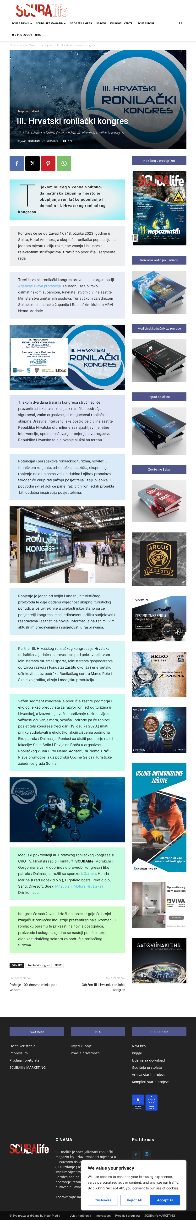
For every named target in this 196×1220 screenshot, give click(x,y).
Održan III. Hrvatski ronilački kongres (103, 987)
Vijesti (49, 45)
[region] (133, 1185)
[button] (180, 23)
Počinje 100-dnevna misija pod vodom (33, 987)
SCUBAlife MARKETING (28, 1067)
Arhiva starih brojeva (148, 1074)
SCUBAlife (34, 141)
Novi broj (139, 1046)
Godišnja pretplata (147, 1067)
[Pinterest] (48, 163)
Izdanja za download (148, 1060)
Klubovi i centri (121, 23)
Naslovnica (17, 45)
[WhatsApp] (64, 163)
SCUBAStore (146, 23)
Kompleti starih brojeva (150, 1081)
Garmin (90, 873)
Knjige (137, 1053)
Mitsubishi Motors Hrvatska (78, 886)
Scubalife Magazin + (50, 23)
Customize (103, 1200)
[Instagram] (147, 1154)
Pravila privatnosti (85, 1053)
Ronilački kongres (38, 965)
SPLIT (58, 965)
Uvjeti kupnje (81, 1046)
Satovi (101, 23)
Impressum (19, 1053)
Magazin (34, 45)
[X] (32, 163)
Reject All (134, 1200)
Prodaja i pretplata (24, 1060)
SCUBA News (20, 23)
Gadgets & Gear (81, 23)
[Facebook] (17, 163)
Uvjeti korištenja (22, 1046)
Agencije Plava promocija (39, 286)
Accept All (165, 1200)
